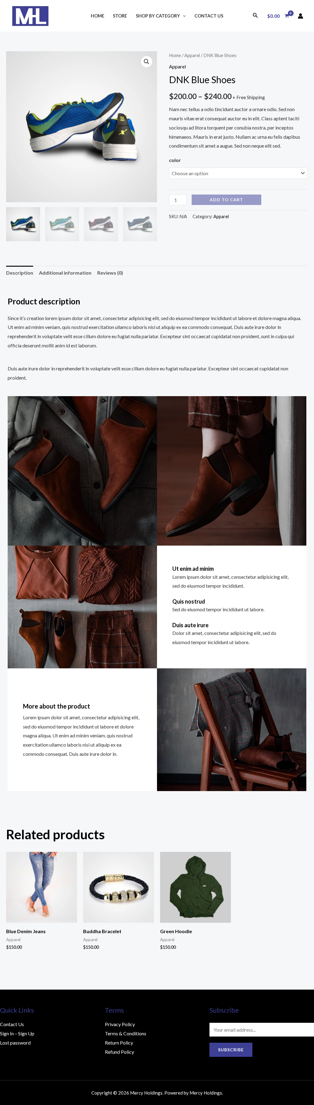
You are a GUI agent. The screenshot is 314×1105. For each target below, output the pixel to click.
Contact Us (208, 15)
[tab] (19, 273)
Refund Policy (119, 1052)
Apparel (192, 55)
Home (97, 15)
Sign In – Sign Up (17, 1033)
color (175, 160)
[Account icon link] (300, 16)
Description (19, 273)
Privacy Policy (120, 1024)
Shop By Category (158, 15)
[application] (183, 15)
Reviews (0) (110, 273)
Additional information (65, 273)
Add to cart (226, 199)
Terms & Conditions (125, 1033)
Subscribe (231, 1049)
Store (120, 15)
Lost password (15, 1042)
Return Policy (119, 1042)
